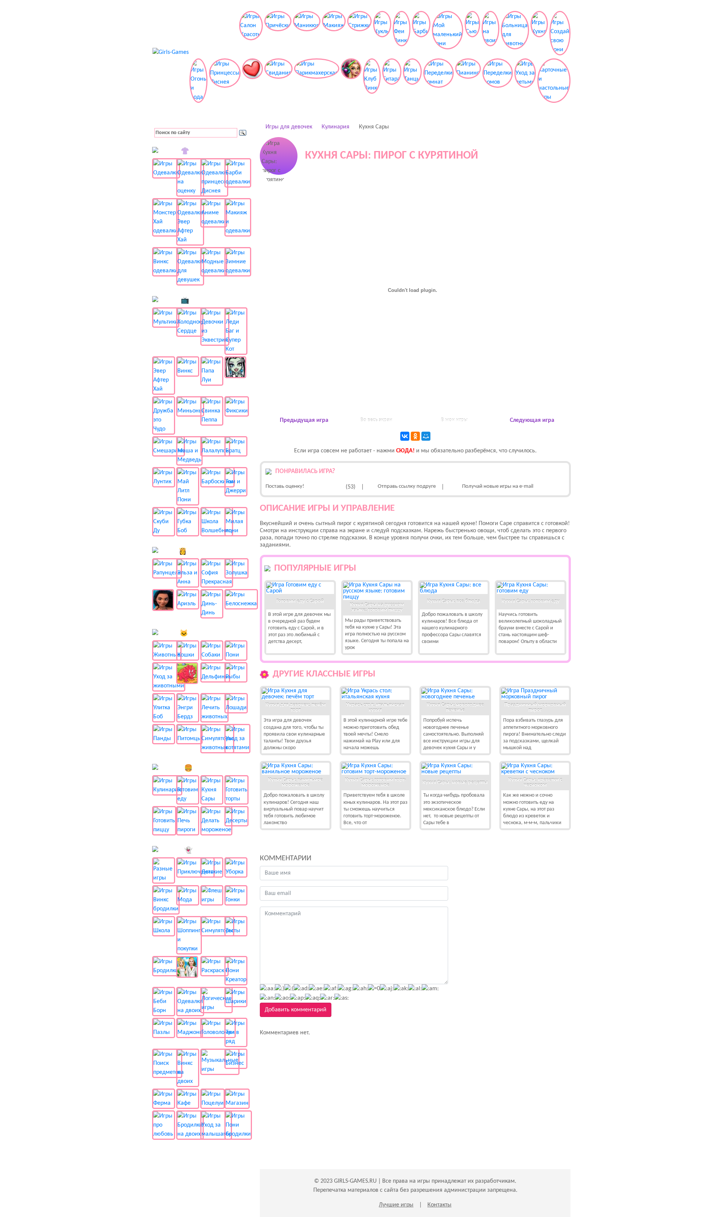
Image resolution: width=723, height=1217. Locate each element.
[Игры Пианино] (468, 80)
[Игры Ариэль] (187, 599)
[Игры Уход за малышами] (211, 1125)
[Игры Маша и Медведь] (187, 451)
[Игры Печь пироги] (187, 820)
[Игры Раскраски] (211, 966)
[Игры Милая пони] (235, 521)
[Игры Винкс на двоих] (187, 1068)
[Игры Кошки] (187, 650)
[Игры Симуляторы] (211, 926)
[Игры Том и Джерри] (235, 481)
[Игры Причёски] (277, 33)
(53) (350, 487)
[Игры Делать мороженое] (211, 820)
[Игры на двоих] (490, 33)
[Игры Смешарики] (163, 446)
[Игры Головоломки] (211, 1028)
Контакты (439, 1205)
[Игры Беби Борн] (163, 1001)
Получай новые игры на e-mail (497, 486)
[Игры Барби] (421, 33)
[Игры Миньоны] (187, 406)
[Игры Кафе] (187, 1099)
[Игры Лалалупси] (211, 446)
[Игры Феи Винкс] (401, 33)
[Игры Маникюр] (306, 33)
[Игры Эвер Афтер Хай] (163, 375)
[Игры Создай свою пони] (559, 33)
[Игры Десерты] (235, 816)
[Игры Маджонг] (187, 1028)
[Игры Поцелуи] (211, 1099)
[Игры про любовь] (163, 1125)
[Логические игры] (211, 1000)
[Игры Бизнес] (235, 1059)
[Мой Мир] (425, 436)
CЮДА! (405, 451)
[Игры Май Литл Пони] (187, 486)
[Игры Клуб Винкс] (372, 80)
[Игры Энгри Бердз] (187, 707)
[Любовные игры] (252, 80)
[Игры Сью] (472, 33)
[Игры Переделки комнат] (438, 80)
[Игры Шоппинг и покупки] (187, 935)
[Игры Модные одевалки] (211, 261)
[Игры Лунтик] (163, 477)
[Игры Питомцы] (187, 734)
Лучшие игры (396, 1205)
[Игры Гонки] (235, 895)
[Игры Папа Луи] (211, 371)
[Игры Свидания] (278, 80)
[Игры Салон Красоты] (251, 33)
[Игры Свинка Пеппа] (211, 411)
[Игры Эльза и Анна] (187, 573)
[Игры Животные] (163, 650)
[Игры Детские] (211, 867)
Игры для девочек (288, 127)
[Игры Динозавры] (187, 673)
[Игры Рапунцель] (163, 568)
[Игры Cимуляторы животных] (211, 738)
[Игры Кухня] (539, 33)
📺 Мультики (200, 300)
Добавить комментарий (295, 1010)
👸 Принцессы (200, 551)
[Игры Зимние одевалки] (235, 261)
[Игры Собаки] (211, 650)
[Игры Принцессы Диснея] (225, 80)
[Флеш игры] (211, 895)
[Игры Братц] (235, 446)
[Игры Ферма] (163, 1099)
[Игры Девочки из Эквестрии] (211, 326)
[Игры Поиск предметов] (163, 1063)
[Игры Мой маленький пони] (447, 33)
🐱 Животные (200, 633)
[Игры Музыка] (351, 80)
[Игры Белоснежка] (235, 599)
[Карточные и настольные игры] (553, 80)
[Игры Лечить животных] (211, 707)
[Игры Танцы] (412, 80)
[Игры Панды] (163, 734)
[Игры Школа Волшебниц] (211, 521)
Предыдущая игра (304, 420)
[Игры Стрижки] (359, 33)
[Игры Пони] (235, 650)
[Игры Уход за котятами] (235, 738)
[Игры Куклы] (382, 33)
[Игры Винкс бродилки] (163, 900)
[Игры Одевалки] (163, 168)
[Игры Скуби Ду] (163, 521)
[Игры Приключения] (187, 867)
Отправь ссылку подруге (407, 486)
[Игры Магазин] (235, 1099)
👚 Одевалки (200, 151)
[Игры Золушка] (235, 568)
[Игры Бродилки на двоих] (187, 1125)
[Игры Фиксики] (235, 406)
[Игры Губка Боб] (187, 521)
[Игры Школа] (163, 926)
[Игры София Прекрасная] (211, 573)
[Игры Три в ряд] (235, 1032)
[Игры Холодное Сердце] (187, 322)
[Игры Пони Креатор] (235, 970)
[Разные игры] (163, 870)
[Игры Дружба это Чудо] (163, 415)
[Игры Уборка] (235, 867)
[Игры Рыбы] (235, 672)
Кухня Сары (374, 127)
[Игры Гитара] (391, 80)
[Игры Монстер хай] (235, 367)
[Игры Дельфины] (211, 672)
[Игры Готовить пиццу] (163, 820)
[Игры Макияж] (334, 33)
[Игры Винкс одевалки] (163, 261)
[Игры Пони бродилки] (235, 1125)
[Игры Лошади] (235, 703)
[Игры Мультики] (163, 317)
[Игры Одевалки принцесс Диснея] (211, 177)
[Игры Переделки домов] (497, 80)
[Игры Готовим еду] (187, 790)
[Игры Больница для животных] (515, 33)
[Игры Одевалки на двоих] (187, 1001)
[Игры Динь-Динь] (211, 603)
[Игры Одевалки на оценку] (187, 177)
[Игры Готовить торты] (235, 790)
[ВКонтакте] (404, 436)
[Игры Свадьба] (187, 967)
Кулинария (335, 127)
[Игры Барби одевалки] (235, 173)
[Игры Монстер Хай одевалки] (163, 217)
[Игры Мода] (187, 895)
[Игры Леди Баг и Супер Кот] (235, 331)
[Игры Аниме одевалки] (211, 213)
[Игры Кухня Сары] (211, 790)
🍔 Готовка (200, 768)
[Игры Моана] (163, 600)
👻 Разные (200, 850)
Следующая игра (532, 420)
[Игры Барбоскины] (211, 477)
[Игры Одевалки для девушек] (187, 266)
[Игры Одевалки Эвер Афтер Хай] (187, 222)
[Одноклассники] (415, 436)
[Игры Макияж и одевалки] (235, 217)
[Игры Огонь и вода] (198, 80)
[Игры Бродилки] (163, 966)
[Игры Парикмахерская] (316, 80)
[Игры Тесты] (235, 926)
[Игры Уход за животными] (163, 677)
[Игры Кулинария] (163, 785)
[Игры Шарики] (235, 997)
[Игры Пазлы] (163, 1028)
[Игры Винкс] (187, 366)
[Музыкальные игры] (211, 1062)
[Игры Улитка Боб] (163, 707)
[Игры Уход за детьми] (525, 80)
